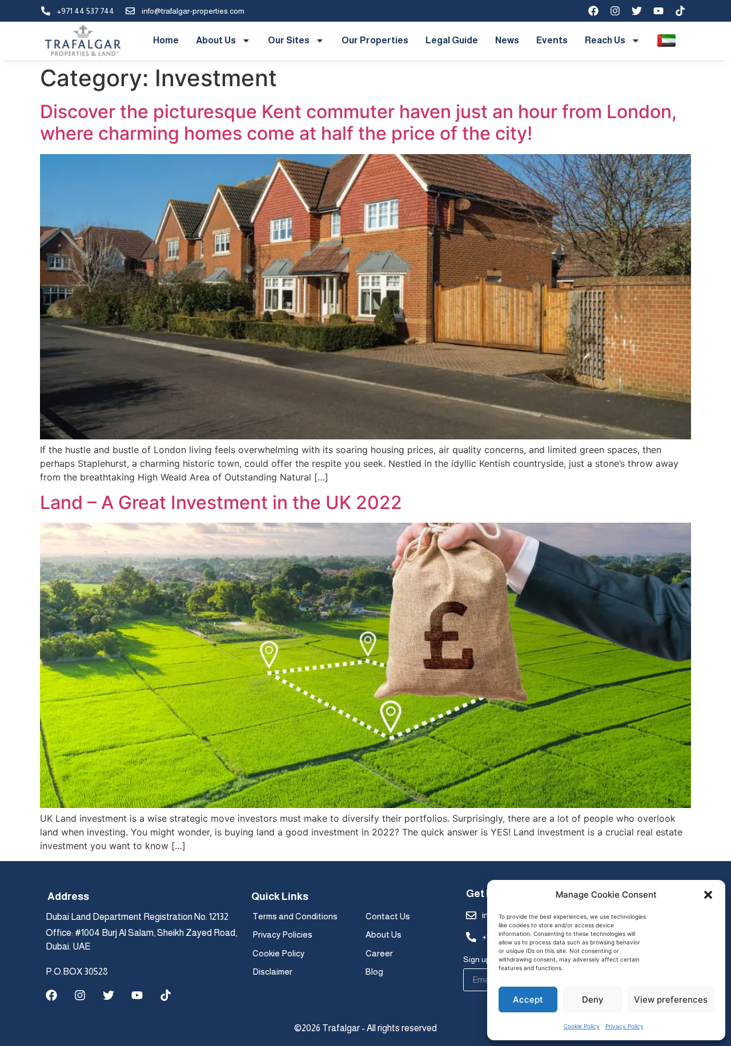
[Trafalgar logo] (83, 41)
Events (552, 40)
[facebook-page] (593, 11)
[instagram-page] (615, 11)
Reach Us (605, 40)
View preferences (671, 999)
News (507, 40)
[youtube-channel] (658, 11)
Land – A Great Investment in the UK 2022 (221, 502)
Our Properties (375, 40)
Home (166, 40)
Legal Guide (451, 40)
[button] (708, 894)
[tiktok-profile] (680, 11)
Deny (593, 999)
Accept (528, 999)
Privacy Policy (624, 1026)
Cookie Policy (582, 1026)
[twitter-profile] (637, 11)
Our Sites (289, 40)
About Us (216, 40)
